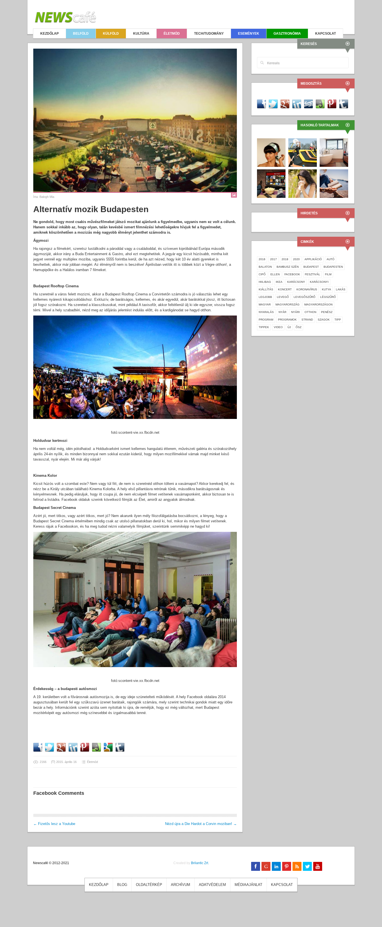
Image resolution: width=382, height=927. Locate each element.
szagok (324, 319)
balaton (265, 266)
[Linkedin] (276, 866)
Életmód (172, 33)
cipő (262, 274)
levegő (283, 296)
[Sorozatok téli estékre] (271, 183)
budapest (311, 266)
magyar (265, 304)
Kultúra (141, 33)
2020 (296, 259)
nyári (295, 312)
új (289, 327)
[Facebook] (255, 866)
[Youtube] (317, 866)
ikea (279, 281)
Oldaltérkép (149, 885)
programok (287, 319)
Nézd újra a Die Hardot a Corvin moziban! (201, 824)
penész (327, 312)
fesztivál (312, 274)
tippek (264, 327)
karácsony (296, 281)
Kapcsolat (325, 33)
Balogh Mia (46, 196)
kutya (326, 289)
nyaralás (266, 312)
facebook (292, 274)
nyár (282, 312)
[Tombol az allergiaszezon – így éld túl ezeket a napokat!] (302, 183)
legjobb (265, 296)
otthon (310, 312)
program (266, 319)
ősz (298, 327)
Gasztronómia (287, 33)
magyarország (287, 304)
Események (248, 33)
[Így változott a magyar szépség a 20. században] (271, 152)
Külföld (111, 33)
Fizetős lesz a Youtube (54, 824)
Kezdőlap (49, 33)
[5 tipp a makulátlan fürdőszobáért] (334, 152)
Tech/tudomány (209, 33)
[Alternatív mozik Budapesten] (135, 120)
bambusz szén (288, 266)
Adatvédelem (212, 885)
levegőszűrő (304, 296)
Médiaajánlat (248, 885)
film (328, 274)
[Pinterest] (286, 866)
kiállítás (266, 289)
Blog (122, 885)
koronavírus (306, 289)
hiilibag (265, 281)
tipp (337, 319)
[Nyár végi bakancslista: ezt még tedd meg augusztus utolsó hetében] (334, 183)
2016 (262, 259)
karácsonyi (319, 281)
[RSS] (297, 866)
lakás (340, 289)
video (278, 327)
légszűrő (328, 296)
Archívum (180, 885)
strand (307, 319)
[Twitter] (307, 866)
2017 (273, 259)
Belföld (81, 33)
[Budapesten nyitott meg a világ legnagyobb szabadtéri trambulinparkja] (302, 152)
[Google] (265, 866)
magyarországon (318, 304)
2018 (285, 259)
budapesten (333, 266)
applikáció (313, 259)
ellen (275, 274)
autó (330, 259)
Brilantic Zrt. (200, 863)
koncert (285, 289)
